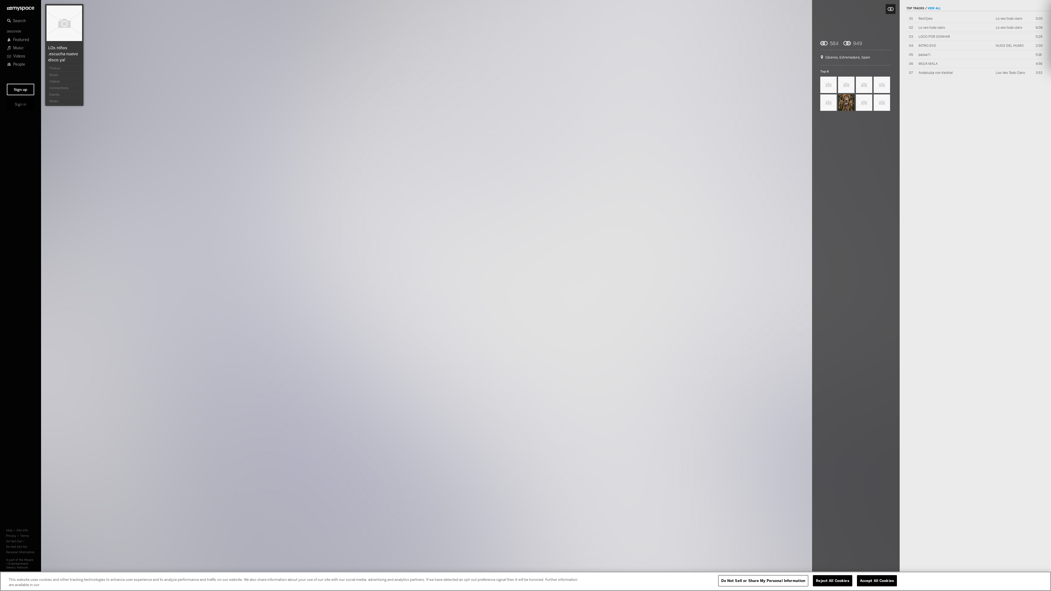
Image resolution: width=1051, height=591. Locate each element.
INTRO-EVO (927, 45)
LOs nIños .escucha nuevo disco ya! (63, 53)
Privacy (11, 536)
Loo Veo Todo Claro (1010, 72)
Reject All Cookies (832, 580)
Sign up (20, 89)
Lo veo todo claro (1009, 18)
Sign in (20, 104)
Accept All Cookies (877, 580)
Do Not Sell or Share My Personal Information (763, 580)
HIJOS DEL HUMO (1010, 45)
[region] (525, 581)
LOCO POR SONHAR (934, 36)
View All (934, 8)
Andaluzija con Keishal (936, 72)
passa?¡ (925, 54)
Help (9, 530)
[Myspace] (20, 7)
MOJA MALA (928, 63)
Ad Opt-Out (14, 541)
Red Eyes (925, 18)
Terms (24, 536)
